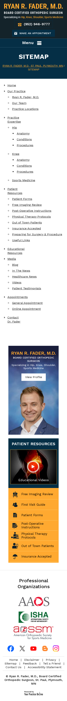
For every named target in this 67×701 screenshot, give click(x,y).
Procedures (25, 145)
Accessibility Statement (44, 667)
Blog (15, 264)
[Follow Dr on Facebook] (11, 648)
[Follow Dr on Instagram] (56, 648)
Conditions (24, 139)
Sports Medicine (23, 180)
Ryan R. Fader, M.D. (25, 97)
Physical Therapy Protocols (31, 216)
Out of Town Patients (27, 222)
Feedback (30, 663)
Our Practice (16, 91)
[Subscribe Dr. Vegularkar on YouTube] (33, 648)
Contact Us (13, 667)
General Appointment (27, 303)
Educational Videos (33, 480)
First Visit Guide (33, 504)
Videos (16, 282)
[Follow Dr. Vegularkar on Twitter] (22, 648)
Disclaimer (31, 660)
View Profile (33, 377)
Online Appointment (26, 309)
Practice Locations (25, 109)
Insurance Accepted (26, 228)
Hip (14, 127)
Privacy (51, 660)
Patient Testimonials (26, 288)
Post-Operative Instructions (31, 210)
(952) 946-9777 (37, 24)
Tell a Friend (52, 663)
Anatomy (23, 133)
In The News (21, 270)
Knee (15, 154)
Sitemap (11, 663)
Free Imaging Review (27, 205)
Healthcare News (24, 276)
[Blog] (44, 648)
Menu (28, 42)
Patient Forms (22, 199)
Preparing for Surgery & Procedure (37, 234)
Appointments (17, 297)
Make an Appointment (37, 34)
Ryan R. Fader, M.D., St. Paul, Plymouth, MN (33, 65)
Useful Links (21, 240)
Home (11, 85)
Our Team (19, 103)
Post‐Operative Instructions (32, 525)
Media (11, 259)
